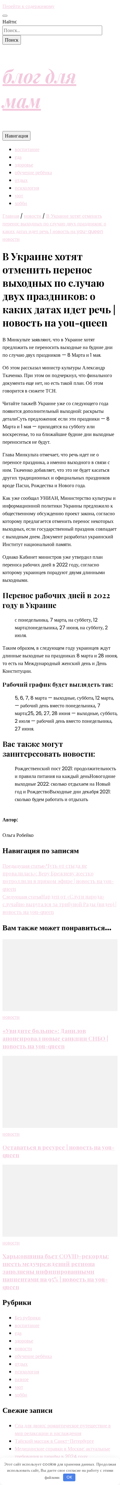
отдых (21, 180)
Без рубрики (28, 1317)
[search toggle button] (4, 16)
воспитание (27, 149)
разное (22, 1379)
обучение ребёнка (33, 172)
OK (69, 1477)
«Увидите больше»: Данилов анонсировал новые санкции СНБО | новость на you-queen (55, 1038)
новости (11, 239)
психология (27, 187)
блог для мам (39, 88)
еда (18, 157)
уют (19, 195)
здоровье (24, 164)
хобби (21, 203)
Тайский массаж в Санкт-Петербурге (54, 1441)
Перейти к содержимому (28, 6)
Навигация (16, 135)
